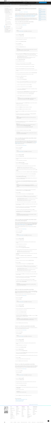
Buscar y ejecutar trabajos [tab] (8, 30)
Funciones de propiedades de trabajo (8, 17)
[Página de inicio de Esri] (5, 0)
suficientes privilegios (21, 151)
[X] (6, 411)
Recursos (37, 2)
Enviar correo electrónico (32, 16)
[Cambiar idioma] (44, 1)
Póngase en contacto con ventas (42, 2)
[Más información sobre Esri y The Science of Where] (6, 409)
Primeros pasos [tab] (6, 8)
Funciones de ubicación (7, 18)
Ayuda (5, 6)
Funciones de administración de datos (8, 20)
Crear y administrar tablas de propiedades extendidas (8, 26)
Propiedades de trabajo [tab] (7, 12)
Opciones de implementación (31, 2)
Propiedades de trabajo (8, 6)
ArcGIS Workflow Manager (7, 2)
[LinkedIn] (7, 411)
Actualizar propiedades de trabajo (21, 224)
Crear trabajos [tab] (6, 29)
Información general (25, 2)
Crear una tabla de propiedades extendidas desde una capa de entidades (42, 12)
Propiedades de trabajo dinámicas (8, 13)
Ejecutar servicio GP (27, 16)
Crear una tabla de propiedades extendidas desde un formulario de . (42, 15)
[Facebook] (4, 411)
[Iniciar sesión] (46, 1)
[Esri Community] (4, 412)
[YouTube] (7, 412)
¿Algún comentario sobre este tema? (34, 404)
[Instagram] (6, 412)
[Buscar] (43, 1)
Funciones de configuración (8, 21)
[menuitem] (12, 409)
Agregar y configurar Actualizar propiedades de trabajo (21, 399)
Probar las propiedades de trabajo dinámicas (8, 24)
